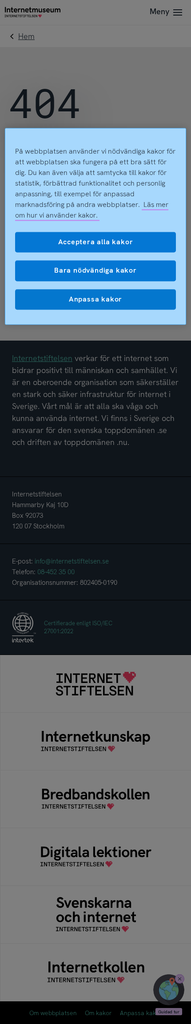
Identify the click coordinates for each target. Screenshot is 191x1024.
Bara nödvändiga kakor (95, 270)
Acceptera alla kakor (95, 241)
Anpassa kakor (95, 299)
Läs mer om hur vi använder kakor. (92, 210)
